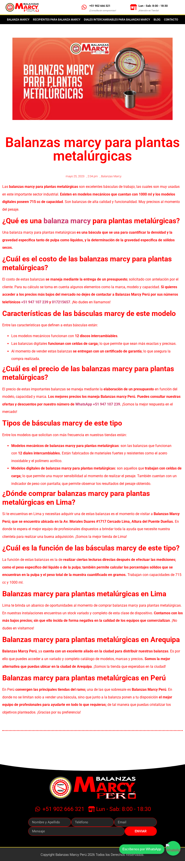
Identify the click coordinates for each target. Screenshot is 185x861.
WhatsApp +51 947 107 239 (97, 404)
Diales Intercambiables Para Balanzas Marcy (117, 19)
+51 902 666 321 (99, 5)
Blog (157, 19)
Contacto (171, 19)
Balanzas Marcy (111, 176)
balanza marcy (67, 220)
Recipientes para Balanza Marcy (56, 19)
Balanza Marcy (18, 19)
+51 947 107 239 (34, 302)
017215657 (61, 302)
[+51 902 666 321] (84, 7)
